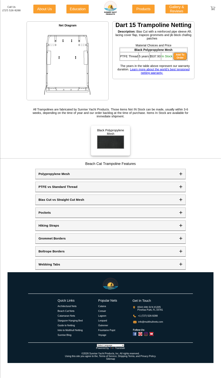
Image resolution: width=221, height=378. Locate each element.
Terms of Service (108, 356)
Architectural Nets (67, 306)
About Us (44, 9)
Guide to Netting (66, 325)
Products (143, 9)
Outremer (103, 325)
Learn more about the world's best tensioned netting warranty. (160, 71)
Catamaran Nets (66, 316)
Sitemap (110, 359)
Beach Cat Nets (66, 311)
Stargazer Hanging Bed (70, 320)
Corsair (102, 311)
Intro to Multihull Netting (70, 330)
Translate (120, 348)
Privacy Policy (147, 356)
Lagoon (102, 316)
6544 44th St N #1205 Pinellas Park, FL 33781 (150, 308)
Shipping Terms (126, 356)
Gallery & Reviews (176, 9)
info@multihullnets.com (150, 322)
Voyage (102, 335)
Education (78, 9)
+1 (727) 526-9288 (147, 316)
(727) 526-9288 (11, 10)
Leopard (102, 320)
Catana (102, 306)
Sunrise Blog (64, 335)
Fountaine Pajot (106, 330)
